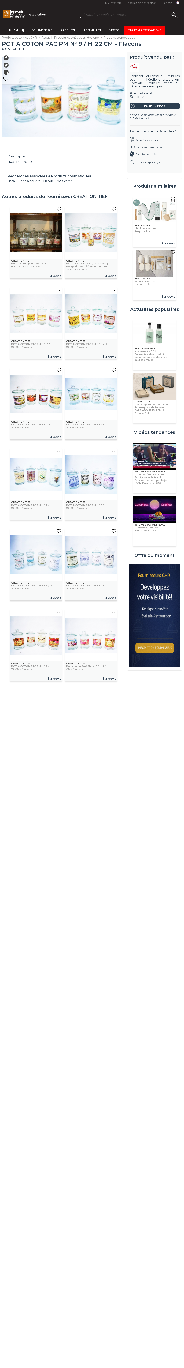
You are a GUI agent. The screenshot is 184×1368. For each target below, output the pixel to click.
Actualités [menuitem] (92, 30)
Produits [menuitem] (68, 30)
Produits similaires (154, 186)
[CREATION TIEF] (155, 67)
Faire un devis (154, 106)
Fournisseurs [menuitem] (42, 30)
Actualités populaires (154, 309)
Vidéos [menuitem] (114, 30)
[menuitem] (5, 30)
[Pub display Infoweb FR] (154, 616)
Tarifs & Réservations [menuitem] (144, 30)
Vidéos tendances (154, 432)
